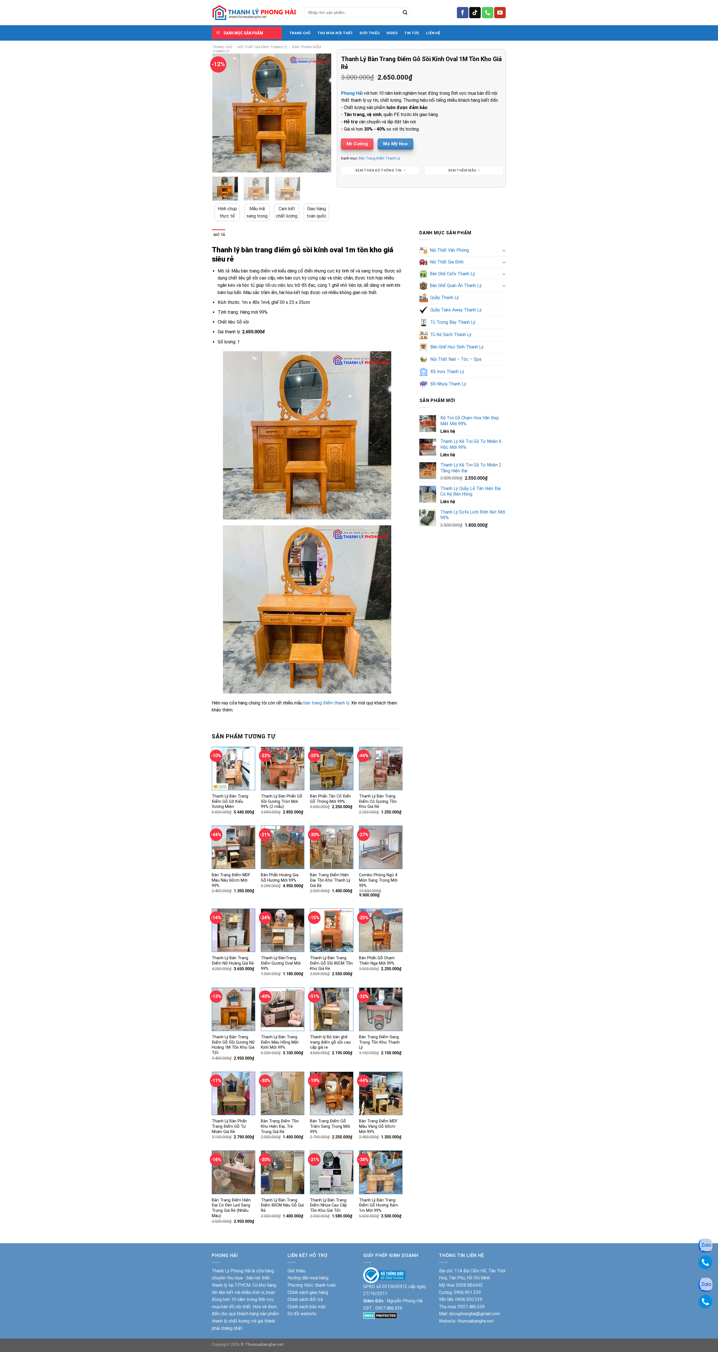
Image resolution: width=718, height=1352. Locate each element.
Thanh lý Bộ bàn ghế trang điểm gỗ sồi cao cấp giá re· (330, 1042)
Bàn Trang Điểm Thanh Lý (379, 158)
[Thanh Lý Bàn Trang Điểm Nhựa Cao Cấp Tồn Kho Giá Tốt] (331, 1172)
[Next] (322, 113)
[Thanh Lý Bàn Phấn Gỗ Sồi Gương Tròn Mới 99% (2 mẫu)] (282, 768)
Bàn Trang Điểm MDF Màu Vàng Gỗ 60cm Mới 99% (378, 1126)
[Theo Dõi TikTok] (475, 12)
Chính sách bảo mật (306, 1306)
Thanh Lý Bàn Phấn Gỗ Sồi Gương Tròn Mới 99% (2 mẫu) (281, 801)
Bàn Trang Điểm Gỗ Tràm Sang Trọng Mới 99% (330, 1126)
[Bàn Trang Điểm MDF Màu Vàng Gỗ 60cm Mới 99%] (380, 1093)
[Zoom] (219, 165)
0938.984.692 (469, 1285)
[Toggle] (504, 250)
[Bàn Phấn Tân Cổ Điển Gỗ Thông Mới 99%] (331, 768)
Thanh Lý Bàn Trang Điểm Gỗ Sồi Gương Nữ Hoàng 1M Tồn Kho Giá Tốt (233, 1045)
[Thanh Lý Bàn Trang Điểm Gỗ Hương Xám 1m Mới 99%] (380, 1172)
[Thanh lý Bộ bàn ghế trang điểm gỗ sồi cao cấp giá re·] (331, 1009)
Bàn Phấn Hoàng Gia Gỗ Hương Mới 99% (279, 878)
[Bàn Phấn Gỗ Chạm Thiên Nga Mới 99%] (380, 930)
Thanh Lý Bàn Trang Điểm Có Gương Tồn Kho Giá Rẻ (378, 801)
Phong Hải (352, 93)
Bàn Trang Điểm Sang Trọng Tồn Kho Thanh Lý (379, 1042)
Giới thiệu (296, 1271)
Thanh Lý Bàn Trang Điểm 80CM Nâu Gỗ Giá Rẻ (282, 1205)
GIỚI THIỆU (370, 33)
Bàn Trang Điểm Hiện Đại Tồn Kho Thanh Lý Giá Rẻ (330, 880)
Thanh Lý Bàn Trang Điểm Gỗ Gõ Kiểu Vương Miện (230, 801)
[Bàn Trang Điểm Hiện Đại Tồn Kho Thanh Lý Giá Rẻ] (331, 847)
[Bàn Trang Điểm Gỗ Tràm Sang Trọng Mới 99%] (331, 1093)
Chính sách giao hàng (307, 1292)
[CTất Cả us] (487, 12)
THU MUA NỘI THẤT (335, 33)
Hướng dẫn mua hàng (307, 1278)
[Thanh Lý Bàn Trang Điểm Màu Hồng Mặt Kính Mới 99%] (282, 1009)
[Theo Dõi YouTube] (500, 12)
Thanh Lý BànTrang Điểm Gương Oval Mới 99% (281, 963)
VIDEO (391, 33)
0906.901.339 (467, 1292)
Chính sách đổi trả (305, 1299)
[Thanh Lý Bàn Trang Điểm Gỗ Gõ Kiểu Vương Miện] (233, 768)
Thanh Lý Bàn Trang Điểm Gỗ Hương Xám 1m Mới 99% (378, 1205)
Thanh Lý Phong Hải (231, 1271)
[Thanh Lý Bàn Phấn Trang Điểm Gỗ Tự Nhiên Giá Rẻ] (233, 1093)
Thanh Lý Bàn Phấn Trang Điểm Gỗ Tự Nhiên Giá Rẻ (229, 1126)
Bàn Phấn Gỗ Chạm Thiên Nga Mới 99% (377, 961)
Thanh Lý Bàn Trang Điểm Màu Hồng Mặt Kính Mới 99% (280, 1042)
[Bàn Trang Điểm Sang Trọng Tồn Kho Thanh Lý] (380, 1009)
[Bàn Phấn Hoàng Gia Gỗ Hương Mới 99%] (282, 847)
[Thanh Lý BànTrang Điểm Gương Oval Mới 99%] (282, 930)
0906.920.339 (468, 1299)
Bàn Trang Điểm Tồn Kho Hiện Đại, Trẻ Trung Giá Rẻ (280, 1126)
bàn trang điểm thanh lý (326, 703)
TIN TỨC (411, 33)
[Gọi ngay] (705, 1262)
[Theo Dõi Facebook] (462, 12)
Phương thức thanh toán (311, 1285)
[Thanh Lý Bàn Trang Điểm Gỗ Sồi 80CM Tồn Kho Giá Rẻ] (331, 930)
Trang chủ (222, 47)
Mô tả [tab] (219, 235)
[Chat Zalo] (705, 1245)
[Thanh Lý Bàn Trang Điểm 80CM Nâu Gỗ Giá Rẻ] (282, 1172)
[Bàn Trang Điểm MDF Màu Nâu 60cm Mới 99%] (233, 847)
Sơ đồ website (301, 1313)
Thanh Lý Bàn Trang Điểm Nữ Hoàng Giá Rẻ (233, 961)
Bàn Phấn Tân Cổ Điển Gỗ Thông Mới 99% (330, 799)
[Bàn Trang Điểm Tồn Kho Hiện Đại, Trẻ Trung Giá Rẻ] (282, 1093)
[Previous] (222, 113)
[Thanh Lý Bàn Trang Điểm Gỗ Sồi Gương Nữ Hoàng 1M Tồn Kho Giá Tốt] (233, 1009)
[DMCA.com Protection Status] (380, 1315)
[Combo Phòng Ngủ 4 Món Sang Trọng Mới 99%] (380, 847)
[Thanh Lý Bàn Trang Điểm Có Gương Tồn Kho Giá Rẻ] (380, 768)
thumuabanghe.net (475, 1321)
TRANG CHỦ (299, 33)
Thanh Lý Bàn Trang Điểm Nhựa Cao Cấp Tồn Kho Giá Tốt (328, 1205)
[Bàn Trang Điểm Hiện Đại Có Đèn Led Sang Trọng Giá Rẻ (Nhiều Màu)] (233, 1172)
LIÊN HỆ (433, 33)
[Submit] (405, 12)
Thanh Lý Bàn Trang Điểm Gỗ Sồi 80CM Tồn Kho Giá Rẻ (331, 963)
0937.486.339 (388, 1308)
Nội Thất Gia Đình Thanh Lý (262, 47)
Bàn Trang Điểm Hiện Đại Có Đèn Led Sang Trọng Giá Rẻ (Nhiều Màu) (231, 1208)
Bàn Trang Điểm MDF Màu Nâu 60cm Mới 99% (231, 880)
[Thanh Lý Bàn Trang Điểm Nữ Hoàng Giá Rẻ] (233, 930)
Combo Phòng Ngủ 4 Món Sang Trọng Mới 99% (378, 880)
